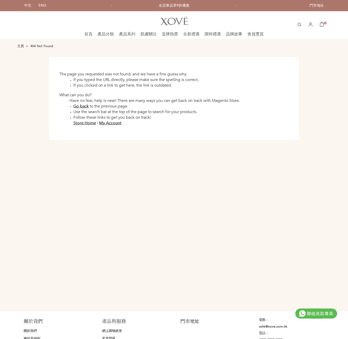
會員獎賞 (255, 34)
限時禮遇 (213, 34)
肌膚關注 (148, 34)
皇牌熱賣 (170, 34)
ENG (42, 5)
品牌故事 (234, 34)
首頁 (88, 34)
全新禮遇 (191, 34)
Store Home (84, 123)
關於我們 (30, 331)
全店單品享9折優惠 (174, 6)
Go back (81, 106)
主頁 (20, 46)
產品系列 (127, 34)
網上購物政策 (112, 331)
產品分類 (106, 34)
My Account (110, 123)
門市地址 (317, 5)
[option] (174, 5)
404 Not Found (41, 46)
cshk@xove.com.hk (273, 326)
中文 (27, 5)
